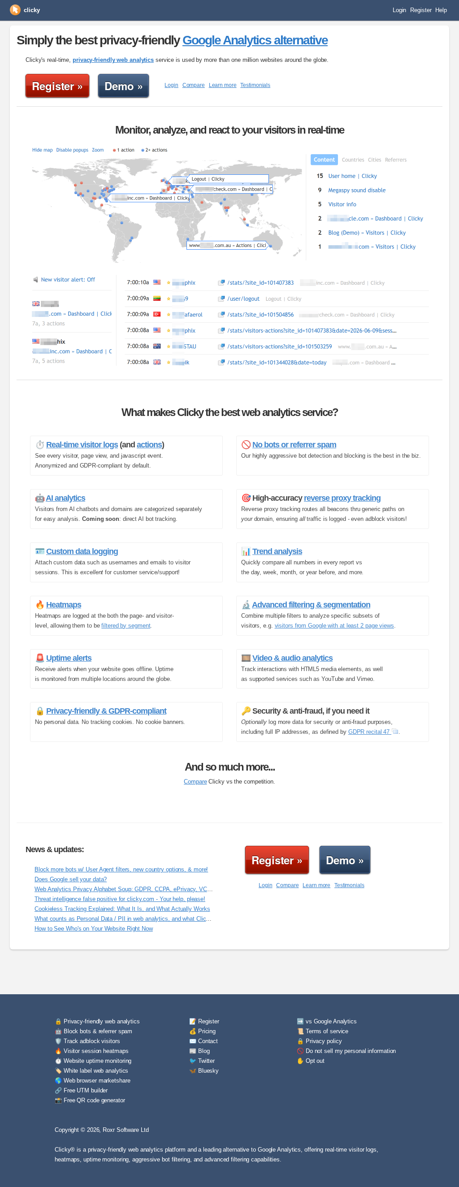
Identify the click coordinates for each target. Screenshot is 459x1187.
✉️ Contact (203, 1041)
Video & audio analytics (292, 658)
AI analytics (65, 498)
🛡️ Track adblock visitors (87, 1041)
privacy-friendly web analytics (113, 59)
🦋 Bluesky (204, 1070)
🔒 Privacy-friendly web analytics (97, 1021)
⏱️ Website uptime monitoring (93, 1060)
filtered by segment (125, 625)
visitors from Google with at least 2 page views (334, 625)
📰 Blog (199, 1051)
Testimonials (255, 85)
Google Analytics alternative (255, 40)
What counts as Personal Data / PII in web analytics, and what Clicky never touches (142, 918)
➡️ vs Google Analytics (327, 1021)
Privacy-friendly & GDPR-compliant (106, 710)
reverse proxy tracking (342, 498)
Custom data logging (82, 551)
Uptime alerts (68, 658)
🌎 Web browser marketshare (92, 1080)
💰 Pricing (202, 1031)
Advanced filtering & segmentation (311, 604)
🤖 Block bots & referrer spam (93, 1031)
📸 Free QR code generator (90, 1100)
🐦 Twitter (202, 1060)
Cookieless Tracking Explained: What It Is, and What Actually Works (122, 908)
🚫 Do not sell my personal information (346, 1051)
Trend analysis (277, 551)
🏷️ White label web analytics (91, 1070)
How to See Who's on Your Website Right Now (94, 928)
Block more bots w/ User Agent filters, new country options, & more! (121, 869)
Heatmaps (63, 604)
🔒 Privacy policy (319, 1041)
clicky (31, 10)
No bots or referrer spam (294, 444)
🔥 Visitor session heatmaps (91, 1051)
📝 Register (204, 1021)
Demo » (123, 85)
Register (420, 10)
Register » (57, 85)
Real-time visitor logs (82, 444)
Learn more (223, 85)
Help (441, 10)
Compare (193, 85)
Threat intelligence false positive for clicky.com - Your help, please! (120, 899)
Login (400, 10)
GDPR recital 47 (369, 731)
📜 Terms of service (322, 1031)
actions (149, 444)
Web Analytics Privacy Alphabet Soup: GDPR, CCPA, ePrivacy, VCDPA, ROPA (136, 889)
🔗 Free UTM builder (81, 1090)
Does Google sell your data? (71, 879)
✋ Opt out (311, 1060)
